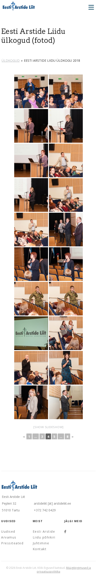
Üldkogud (11, 60)
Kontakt (40, 549)
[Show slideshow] (48, 427)
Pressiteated (12, 543)
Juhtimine (41, 543)
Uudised (8, 531)
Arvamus (8, 537)
